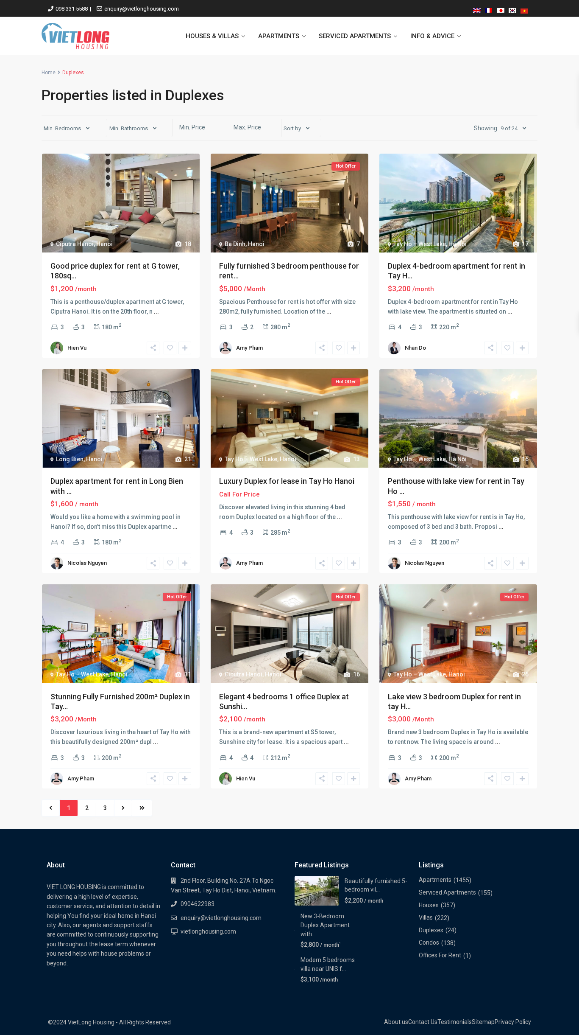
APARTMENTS (278, 36)
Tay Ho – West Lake (419, 244)
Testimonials (454, 1021)
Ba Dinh (235, 244)
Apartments (435, 879)
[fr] (489, 9)
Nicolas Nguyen (87, 563)
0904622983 (197, 903)
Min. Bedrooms (62, 128)
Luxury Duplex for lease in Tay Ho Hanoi (286, 481)
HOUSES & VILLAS (212, 36)
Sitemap (483, 1021)
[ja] (500, 9)
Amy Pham (249, 348)
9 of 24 (509, 128)
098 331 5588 (72, 9)
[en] (477, 9)
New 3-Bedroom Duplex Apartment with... (369, 925)
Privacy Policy (513, 1021)
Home (49, 73)
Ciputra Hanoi (75, 244)
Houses (429, 905)
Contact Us (422, 1021)
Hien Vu (76, 348)
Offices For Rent (440, 955)
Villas (426, 917)
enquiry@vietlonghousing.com (141, 9)
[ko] (512, 9)
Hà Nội (457, 244)
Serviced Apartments (447, 892)
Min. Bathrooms (128, 128)
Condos (429, 942)
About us (396, 1021)
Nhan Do (415, 348)
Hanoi (104, 244)
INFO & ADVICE (432, 36)
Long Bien (70, 459)
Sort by (292, 128)
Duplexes (431, 930)
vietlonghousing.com (208, 931)
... (156, 311)
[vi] (524, 9)
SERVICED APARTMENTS (355, 36)
